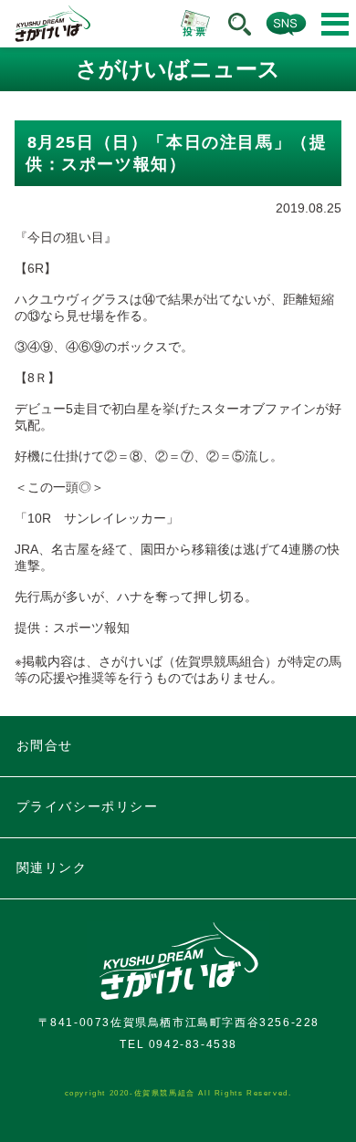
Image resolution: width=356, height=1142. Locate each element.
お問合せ (44, 745)
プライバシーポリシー (87, 806)
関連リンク (52, 867)
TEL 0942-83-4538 (178, 1044)
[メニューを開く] (335, 24)
